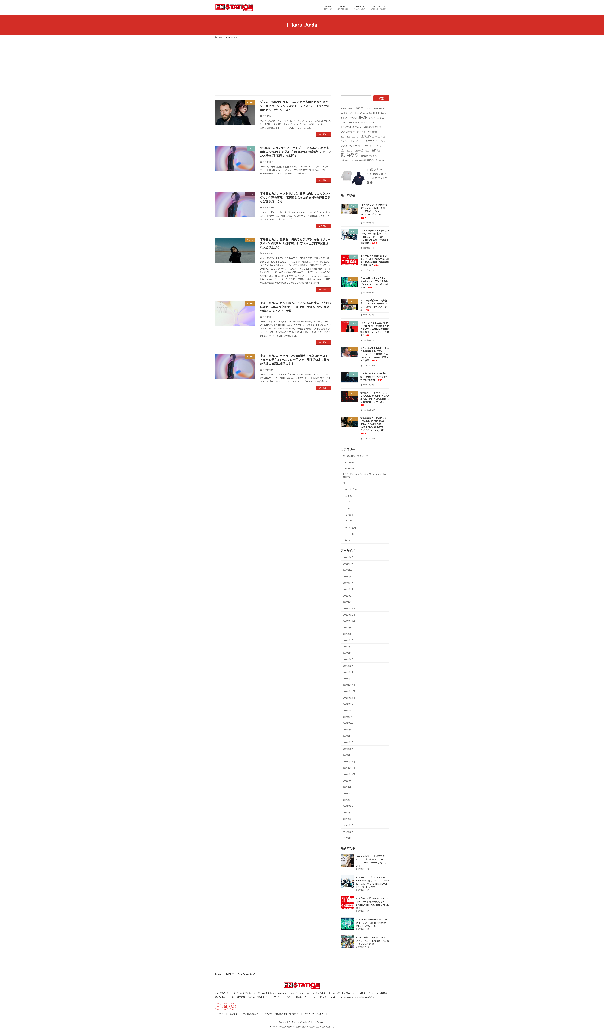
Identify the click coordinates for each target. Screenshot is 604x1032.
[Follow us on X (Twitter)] (225, 1006)
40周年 (350, 109)
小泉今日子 (345, 160)
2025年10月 (349, 621)
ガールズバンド (365, 136)
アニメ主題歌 (371, 132)
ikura (383, 113)
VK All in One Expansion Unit (322, 1026)
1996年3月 (348, 825)
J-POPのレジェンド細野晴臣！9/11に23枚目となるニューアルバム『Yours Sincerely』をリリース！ (373, 211)
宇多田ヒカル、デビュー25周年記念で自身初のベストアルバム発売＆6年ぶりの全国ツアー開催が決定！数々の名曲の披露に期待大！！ (294, 359)
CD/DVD (349, 462)
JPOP (362, 117)
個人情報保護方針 (250, 1014)
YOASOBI (369, 126)
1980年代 (360, 108)
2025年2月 (348, 672)
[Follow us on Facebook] (218, 1006)
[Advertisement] (302, 63)
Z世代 (378, 127)
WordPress (285, 1026)
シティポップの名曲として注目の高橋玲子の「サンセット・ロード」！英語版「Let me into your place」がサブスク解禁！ (374, 354)
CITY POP (347, 112)
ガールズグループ (348, 136)
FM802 (376, 113)
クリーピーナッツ (358, 141)
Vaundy (359, 127)
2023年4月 (348, 799)
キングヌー (345, 141)
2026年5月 (348, 576)
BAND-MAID (379, 109)
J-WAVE (353, 118)
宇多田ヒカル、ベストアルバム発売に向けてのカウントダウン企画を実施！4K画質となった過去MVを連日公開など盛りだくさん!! (295, 197)
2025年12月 (349, 608)
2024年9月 (348, 704)
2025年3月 (348, 665)
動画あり (350, 154)
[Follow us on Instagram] (232, 1006)
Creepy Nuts (360, 113)
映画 (347, 540)
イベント (349, 514)
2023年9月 (348, 780)
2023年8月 (348, 787)
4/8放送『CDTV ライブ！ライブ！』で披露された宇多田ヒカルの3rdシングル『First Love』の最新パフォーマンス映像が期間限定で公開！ (295, 151)
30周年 (343, 109)
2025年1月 (348, 678)
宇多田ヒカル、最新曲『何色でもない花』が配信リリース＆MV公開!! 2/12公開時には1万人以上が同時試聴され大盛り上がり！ (295, 243)
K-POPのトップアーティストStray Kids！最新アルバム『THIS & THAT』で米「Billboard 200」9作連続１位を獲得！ (374, 236)
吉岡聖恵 (364, 156)
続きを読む (323, 134)
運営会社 (233, 1014)
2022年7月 (348, 812)
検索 (381, 98)
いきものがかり (348, 131)
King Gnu (380, 118)
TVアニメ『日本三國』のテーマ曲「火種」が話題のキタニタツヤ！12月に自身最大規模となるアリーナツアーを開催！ (374, 328)
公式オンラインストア (314, 1014)
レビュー (349, 502)
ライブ (348, 521)
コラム (348, 495)
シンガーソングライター (352, 145)
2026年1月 (348, 602)
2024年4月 (348, 736)
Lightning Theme (301, 1026)
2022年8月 (348, 806)
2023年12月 (349, 761)
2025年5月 (348, 653)
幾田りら (354, 160)
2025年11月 (349, 614)
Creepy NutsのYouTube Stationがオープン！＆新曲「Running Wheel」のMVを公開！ (372, 922)
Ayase (369, 108)
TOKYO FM (347, 126)
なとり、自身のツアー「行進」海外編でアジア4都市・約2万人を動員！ (374, 376)
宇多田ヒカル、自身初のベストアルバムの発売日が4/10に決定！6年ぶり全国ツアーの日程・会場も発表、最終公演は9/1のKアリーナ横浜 (295, 306)
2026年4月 (348, 582)
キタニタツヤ (380, 136)
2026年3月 (348, 589)
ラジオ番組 (350, 527)
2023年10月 (349, 774)
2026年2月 (348, 595)
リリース (349, 534)
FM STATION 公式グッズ (355, 456)
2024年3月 (348, 742)
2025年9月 (348, 627)
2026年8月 (348, 557)
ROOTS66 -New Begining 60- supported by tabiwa (364, 475)
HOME (221, 1014)
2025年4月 (348, 659)
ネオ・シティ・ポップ (373, 146)
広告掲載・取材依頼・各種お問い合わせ (282, 1014)
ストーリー (348, 482)
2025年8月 (348, 634)
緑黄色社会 (372, 160)
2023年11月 (349, 767)
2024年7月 (348, 716)
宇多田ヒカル (374, 156)
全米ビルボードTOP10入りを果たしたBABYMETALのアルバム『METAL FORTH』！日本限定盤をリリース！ (374, 398)
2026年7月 (348, 563)
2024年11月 (349, 691)
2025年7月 (348, 640)
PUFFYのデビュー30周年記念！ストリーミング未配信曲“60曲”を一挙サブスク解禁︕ (372, 940)
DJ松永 (369, 113)
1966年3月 (348, 831)
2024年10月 (349, 697)
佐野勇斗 (376, 150)
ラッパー (367, 150)
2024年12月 (349, 684)
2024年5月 (348, 729)
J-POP (344, 117)
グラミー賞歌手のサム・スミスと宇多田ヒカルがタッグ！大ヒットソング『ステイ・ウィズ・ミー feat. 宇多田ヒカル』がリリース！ (295, 105)
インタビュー (351, 489)
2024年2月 (348, 748)
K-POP (372, 118)
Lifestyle (349, 468)
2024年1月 (348, 755)
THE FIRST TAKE (368, 122)
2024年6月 (348, 723)
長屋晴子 (382, 160)
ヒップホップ (357, 150)
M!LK (343, 122)
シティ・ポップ (376, 140)
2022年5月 (348, 819)
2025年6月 (348, 646)
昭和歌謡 (362, 160)
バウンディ (345, 150)
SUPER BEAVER (353, 123)
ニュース (347, 508)
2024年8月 (348, 710)
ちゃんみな (360, 132)
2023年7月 (348, 793)
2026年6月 (348, 570)
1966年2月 (348, 838)
